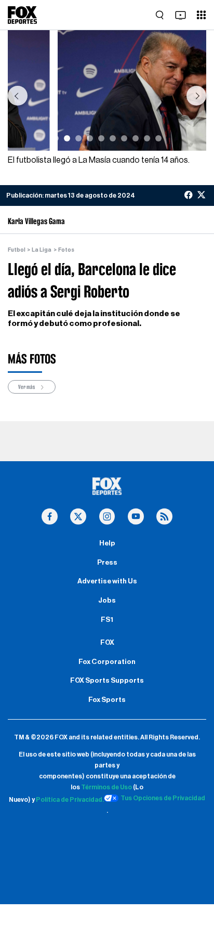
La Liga (41, 250)
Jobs (107, 600)
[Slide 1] (55, 138)
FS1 (107, 619)
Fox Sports (107, 699)
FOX (107, 642)
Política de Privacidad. (70, 800)
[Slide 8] (135, 138)
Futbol (16, 250)
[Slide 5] (101, 138)
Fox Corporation (107, 662)
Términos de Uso (106, 787)
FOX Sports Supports (107, 680)
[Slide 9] (147, 138)
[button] (18, 96)
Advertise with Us (107, 581)
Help (107, 543)
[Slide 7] (124, 138)
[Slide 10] (158, 138)
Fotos (66, 250)
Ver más (27, 387)
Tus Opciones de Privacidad (163, 798)
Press (107, 562)
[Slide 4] (90, 138)
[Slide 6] (113, 138)
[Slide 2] (67, 138)
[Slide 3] (78, 138)
